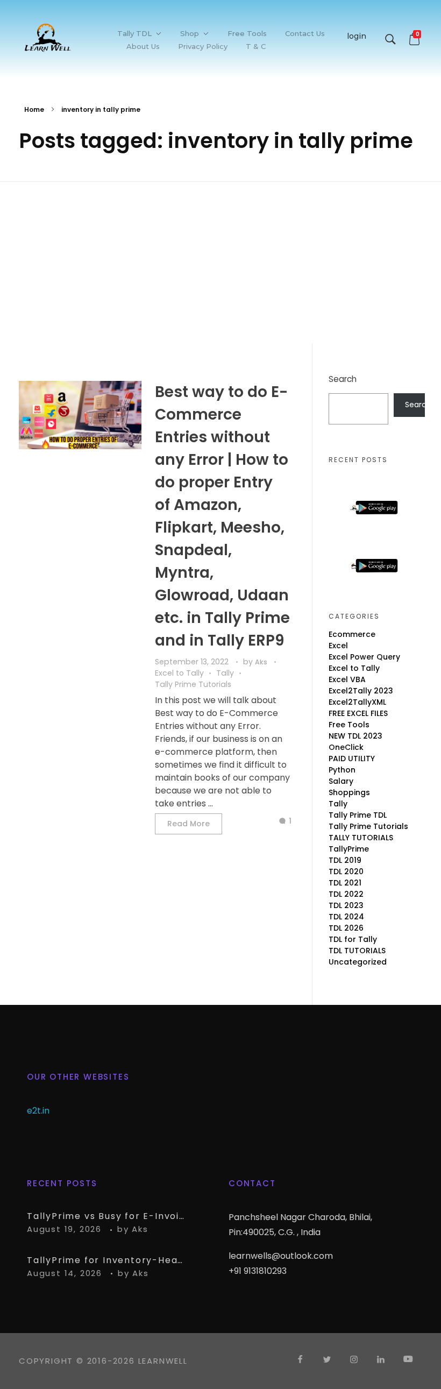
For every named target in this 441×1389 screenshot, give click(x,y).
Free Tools (349, 724)
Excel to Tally (179, 673)
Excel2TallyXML (357, 702)
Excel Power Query (364, 656)
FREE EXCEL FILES (358, 713)
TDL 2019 (345, 860)
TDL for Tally (353, 939)
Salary (341, 781)
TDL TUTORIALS (357, 950)
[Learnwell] (48, 37)
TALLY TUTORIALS (361, 837)
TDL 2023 (346, 905)
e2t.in (38, 1110)
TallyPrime (349, 849)
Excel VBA (347, 679)
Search (343, 379)
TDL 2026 (346, 928)
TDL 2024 (346, 916)
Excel (338, 645)
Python (342, 769)
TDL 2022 (346, 894)
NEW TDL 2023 (355, 736)
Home (34, 109)
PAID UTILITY (352, 758)
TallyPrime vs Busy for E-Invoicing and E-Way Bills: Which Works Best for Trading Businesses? (107, 1216)
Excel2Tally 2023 (361, 690)
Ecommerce (352, 634)
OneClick (346, 747)
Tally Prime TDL (358, 815)
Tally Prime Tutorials (193, 684)
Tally (225, 673)
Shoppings (349, 792)
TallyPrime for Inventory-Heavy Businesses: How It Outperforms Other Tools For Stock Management (107, 1260)
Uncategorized (358, 961)
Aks (262, 662)
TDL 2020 (346, 871)
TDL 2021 (345, 882)
